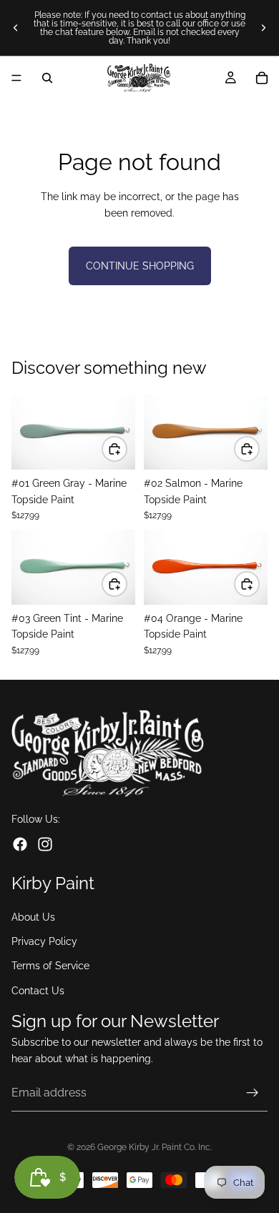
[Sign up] (253, 1093)
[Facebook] (20, 844)
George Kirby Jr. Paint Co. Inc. (154, 1147)
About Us (33, 917)
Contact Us (37, 990)
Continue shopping (140, 266)
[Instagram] (45, 844)
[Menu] (16, 77)
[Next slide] (263, 28)
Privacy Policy (44, 941)
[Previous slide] (15, 28)
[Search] (47, 78)
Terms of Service (50, 965)
